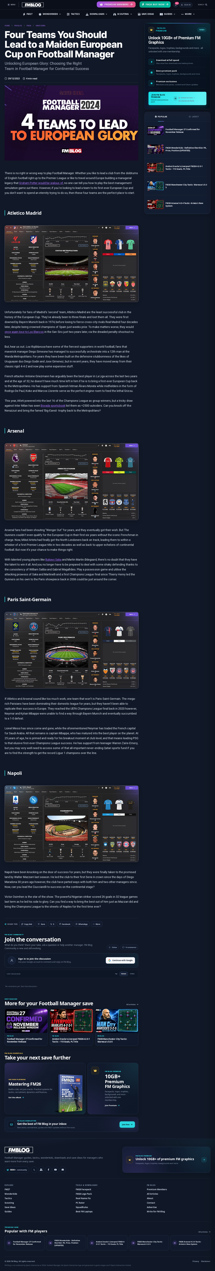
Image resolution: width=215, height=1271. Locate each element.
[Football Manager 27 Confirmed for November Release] (155, 130)
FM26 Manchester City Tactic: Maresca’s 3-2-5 (186, 186)
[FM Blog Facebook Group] (41, 1170)
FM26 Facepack (83, 1189)
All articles (131, 1004)
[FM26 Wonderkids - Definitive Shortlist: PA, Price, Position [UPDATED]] (155, 149)
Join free (126, 1124)
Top (116, 974)
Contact (151, 1202)
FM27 (29, 14)
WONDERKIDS (50, 14)
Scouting (9, 1202)
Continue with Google (122, 960)
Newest (123, 974)
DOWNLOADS (97, 14)
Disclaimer (205, 1261)
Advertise (152, 1207)
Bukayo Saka (53, 559)
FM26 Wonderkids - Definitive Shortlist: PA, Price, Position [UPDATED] (186, 149)
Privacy (196, 1261)
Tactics (8, 1198)
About (150, 1198)
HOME (7, 26)
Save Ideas (10, 1207)
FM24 (29, 26)
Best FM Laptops (84, 1211)
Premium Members (116, 4)
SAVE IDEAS (148, 14)
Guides (8, 1211)
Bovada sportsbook (53, 405)
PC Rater (80, 1202)
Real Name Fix (83, 1198)
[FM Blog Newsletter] (63, 1170)
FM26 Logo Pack (84, 1193)
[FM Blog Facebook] (48, 1170)
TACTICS (75, 14)
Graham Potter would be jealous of (41, 183)
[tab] (161, 116)
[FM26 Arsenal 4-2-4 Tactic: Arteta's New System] (155, 204)
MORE (188, 14)
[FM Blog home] (61, 1150)
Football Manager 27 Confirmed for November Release (183, 130)
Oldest (132, 974)
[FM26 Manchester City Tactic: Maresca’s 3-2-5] (155, 186)
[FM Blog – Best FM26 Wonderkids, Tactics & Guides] (33, 4)
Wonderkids (11, 1193)
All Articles (152, 1193)
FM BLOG (18, 26)
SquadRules (82, 1207)
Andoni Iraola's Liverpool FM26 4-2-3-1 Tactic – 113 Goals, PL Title (184, 167)
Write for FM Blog (156, 1211)
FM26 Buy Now (155, 4)
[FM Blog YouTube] (56, 1170)
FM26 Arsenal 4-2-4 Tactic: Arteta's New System (184, 204)
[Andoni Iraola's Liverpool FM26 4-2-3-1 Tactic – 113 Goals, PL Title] (155, 167)
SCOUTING (123, 14)
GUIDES (168, 14)
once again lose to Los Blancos (24, 331)
